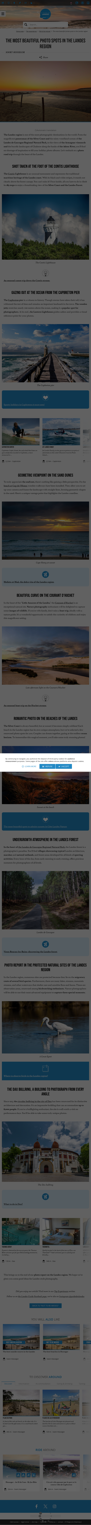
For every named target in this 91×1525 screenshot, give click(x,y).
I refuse (48, 766)
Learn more (30, 766)
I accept (65, 766)
